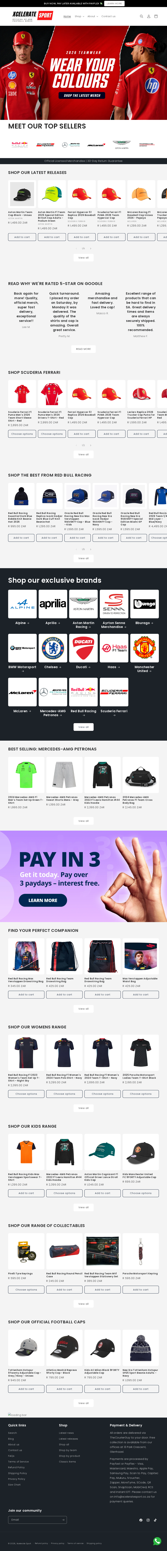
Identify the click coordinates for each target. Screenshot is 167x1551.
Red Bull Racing (83, 711)
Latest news (66, 1433)
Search (12, 1433)
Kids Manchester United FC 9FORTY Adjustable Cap (139, 1176)
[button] (79, 16)
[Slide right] (90, 248)
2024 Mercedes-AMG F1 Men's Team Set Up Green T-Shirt (25, 800)
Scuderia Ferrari (114, 711)
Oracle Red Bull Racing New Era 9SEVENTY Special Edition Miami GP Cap (132, 519)
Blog (11, 1438)
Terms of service (76, 1543)
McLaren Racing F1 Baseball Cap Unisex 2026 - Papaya (140, 215)
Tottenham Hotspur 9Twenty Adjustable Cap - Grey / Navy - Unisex (24, 1373)
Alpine (20, 623)
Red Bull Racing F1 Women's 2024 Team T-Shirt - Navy (101, 1076)
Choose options (22, 434)
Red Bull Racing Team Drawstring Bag (60, 980)
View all (83, 257)
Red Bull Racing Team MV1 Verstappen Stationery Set (101, 1275)
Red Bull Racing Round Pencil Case (64, 1275)
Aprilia (51, 623)
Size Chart (14, 1484)
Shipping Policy (17, 1473)
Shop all (64, 1444)
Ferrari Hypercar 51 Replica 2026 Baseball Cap (82, 215)
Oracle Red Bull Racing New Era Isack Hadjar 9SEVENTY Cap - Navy (103, 519)
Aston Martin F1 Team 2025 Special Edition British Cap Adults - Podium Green (51, 216)
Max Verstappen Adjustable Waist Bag (140, 980)
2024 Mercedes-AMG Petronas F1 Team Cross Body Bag (138, 800)
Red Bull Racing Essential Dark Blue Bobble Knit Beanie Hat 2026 (20, 517)
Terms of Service (18, 1461)
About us (13, 1444)
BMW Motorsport (22, 667)
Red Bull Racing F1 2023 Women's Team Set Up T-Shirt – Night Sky (24, 1078)
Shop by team (68, 1450)
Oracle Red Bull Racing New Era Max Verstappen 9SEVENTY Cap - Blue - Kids (77, 519)
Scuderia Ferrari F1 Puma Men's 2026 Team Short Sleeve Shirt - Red (20, 416)
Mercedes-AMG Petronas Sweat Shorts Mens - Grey (62, 799)
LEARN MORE (114, 3)
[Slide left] (76, 248)
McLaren (21, 711)
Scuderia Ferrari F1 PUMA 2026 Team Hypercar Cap (109, 215)
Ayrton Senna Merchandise (113, 625)
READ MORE (83, 349)
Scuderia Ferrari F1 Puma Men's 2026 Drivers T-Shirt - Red (51, 415)
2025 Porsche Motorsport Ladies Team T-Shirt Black (139, 1076)
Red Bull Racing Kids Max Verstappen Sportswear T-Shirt (25, 1177)
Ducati (81, 667)
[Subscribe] (63, 1520)
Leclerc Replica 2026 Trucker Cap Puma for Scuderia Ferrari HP (141, 415)
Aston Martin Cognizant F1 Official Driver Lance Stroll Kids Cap (101, 1177)
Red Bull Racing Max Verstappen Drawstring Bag (26, 980)
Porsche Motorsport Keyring (140, 1273)
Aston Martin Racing (83, 625)
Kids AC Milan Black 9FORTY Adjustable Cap (101, 1371)
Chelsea (51, 667)
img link (16, 138)
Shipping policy (94, 1543)
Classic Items (67, 1461)
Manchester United (144, 669)
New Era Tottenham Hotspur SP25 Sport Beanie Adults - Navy (140, 1373)
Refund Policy (16, 1467)
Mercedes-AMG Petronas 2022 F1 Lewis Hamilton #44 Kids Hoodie (102, 800)
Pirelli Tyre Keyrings (20, 1273)
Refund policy (41, 1543)
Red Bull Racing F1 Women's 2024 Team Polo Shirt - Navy (64, 1076)
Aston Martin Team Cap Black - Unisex (20, 214)
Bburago (143, 623)
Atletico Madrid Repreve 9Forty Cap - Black (61, 1371)
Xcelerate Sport (24, 1543)
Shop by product (69, 1456)
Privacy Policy (16, 1479)
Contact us (15, 1450)
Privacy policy (57, 1543)
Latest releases (68, 1438)
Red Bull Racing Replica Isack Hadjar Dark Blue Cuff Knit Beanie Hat (49, 517)
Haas (112, 667)
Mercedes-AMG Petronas (53, 713)
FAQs (11, 1456)
